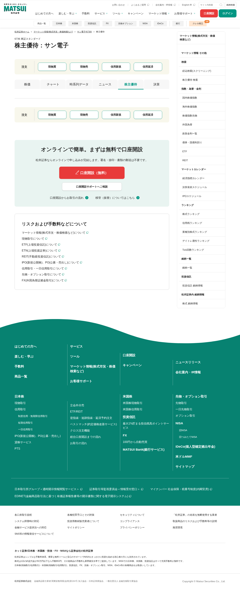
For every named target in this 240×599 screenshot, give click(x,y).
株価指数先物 (189, 115)
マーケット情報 (157, 13)
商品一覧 (41, 23)
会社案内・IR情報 (164, 5)
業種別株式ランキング (194, 231)
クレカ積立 (198, 23)
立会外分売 (77, 405)
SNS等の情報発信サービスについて (34, 533)
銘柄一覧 (187, 267)
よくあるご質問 (138, 5)
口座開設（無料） (94, 173)
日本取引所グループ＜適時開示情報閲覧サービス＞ (47, 489)
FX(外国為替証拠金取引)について (43, 280)
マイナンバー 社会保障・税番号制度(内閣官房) (179, 489)
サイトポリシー (76, 527)
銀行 (178, 23)
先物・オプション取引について (41, 274)
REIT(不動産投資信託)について (41, 256)
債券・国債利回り (192, 142)
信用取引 (20, 409)
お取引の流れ (78, 443)
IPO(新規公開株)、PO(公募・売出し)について (50, 262)
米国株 (75, 23)
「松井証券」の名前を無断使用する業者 (195, 514)
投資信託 (92, 23)
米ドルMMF (184, 456)
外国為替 (187, 124)
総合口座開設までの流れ (85, 436)
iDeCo (160, 23)
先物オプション (125, 23)
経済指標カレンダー (193, 178)
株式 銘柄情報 (190, 303)
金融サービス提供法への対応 (31, 527)
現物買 (52, 66)
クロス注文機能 (80, 430)
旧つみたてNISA (188, 437)
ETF (184, 151)
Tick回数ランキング (193, 249)
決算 (156, 84)
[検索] (221, 5)
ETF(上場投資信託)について (39, 244)
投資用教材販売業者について (83, 521)
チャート (53, 84)
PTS (17, 448)
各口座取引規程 (23, 514)
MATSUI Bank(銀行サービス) (143, 449)
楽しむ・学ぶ (66, 13)
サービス (100, 13)
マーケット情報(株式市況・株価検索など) (197, 37)
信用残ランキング (192, 223)
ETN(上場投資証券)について (39, 250)
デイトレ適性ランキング (195, 240)
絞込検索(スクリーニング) (196, 70)
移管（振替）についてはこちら (115, 197)
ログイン (227, 13)
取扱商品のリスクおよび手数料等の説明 (195, 521)
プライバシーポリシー (132, 527)
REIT (185, 160)
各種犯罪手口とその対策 (80, 514)
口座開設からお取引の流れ (67, 197)
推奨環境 (178, 527)
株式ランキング (191, 214)
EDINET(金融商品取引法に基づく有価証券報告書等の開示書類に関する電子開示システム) (71, 496)
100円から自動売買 (135, 441)
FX (107, 23)
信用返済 (148, 66)
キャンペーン (136, 13)
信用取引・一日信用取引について (43, 268)
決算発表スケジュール (194, 187)
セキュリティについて (132, 514)
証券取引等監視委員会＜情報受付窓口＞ (114, 489)
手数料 (86, 13)
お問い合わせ (118, 5)
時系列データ (79, 84)
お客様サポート (183, 13)
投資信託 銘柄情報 (192, 285)
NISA (145, 23)
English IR (187, 5)
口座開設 (209, 13)
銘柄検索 (230, 5)
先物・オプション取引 (191, 396)
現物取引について (33, 238)
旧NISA (183, 430)
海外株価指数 (189, 106)
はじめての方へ (44, 13)
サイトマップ (185, 466)
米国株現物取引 (132, 402)
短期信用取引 (25, 422)
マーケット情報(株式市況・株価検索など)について (53, 232)
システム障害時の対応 (27, 521)
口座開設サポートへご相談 (92, 186)
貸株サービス (23, 442)
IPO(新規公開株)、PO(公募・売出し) (38, 435)
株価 (27, 84)
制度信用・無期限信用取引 (33, 416)
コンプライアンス (130, 521)
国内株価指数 (189, 97)
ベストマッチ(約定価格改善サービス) (93, 424)
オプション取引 (185, 415)
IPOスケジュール (191, 196)
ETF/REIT (76, 411)
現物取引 (20, 402)
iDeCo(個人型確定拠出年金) (195, 446)
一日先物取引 (184, 409)
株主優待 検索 (190, 79)
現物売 (84, 66)
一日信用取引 (25, 429)
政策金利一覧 (189, 133)
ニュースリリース (188, 362)
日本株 (59, 23)
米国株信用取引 (132, 409)
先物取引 (181, 402)
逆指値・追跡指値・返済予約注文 (91, 417)
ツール (116, 13)
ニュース (105, 84)
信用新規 (116, 66)
